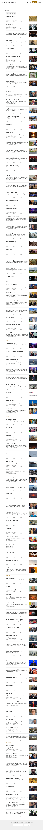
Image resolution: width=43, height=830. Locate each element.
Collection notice (30, 822)
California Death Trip (11, 309)
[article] (21, 19)
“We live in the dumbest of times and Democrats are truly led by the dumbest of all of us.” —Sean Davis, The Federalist (17, 788)
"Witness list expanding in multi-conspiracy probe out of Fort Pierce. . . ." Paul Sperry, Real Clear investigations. (17, 143)
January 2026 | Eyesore (11, 635)
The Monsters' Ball (10, 762)
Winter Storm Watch (10, 786)
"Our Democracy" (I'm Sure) (12, 778)
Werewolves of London (11, 157)
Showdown (8, 367)
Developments (9, 685)
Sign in (39, 2)
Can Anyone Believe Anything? (13, 701)
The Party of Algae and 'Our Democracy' (15, 184)
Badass (7, 643)
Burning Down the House (12, 165)
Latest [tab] (7, 13)
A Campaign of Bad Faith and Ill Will (14, 512)
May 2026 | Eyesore (10, 317)
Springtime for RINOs (11, 419)
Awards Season (9, 567)
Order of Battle (9, 461)
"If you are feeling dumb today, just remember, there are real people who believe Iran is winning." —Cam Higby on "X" (16, 480)
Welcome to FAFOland (11, 16)
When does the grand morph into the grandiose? (14, 318)
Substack (16, 827)
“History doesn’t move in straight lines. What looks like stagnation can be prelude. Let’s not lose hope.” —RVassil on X (16, 463)
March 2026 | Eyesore (11, 486)
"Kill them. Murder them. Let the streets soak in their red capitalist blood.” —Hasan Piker (16, 59)
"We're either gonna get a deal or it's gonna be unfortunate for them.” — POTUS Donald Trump (16, 522)
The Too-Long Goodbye (11, 284)
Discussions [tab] (14, 13)
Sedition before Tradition (12, 753)
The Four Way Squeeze (11, 64)
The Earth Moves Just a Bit (12, 300)
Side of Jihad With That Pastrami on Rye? (15, 802)
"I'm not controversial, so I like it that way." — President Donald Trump (16, 772)
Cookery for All (9, 24)
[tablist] (11, 13)
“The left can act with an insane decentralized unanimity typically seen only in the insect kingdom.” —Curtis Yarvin (16, 663)
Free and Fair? (9, 693)
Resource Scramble (10, 292)
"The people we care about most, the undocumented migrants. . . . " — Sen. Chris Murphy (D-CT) (15, 429)
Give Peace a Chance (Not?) (12, 200)
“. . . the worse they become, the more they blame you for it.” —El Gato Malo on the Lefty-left (16, 18)
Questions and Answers (11, 241)
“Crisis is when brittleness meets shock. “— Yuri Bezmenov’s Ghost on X (16, 539)
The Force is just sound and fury (11, 729)
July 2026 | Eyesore (10, 149)
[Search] (28, 2)
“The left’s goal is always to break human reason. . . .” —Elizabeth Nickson (16, 118)
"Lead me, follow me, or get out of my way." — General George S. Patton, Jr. (15, 472)
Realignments (9, 40)
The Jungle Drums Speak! (12, 225)
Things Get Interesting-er (12, 359)
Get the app (27, 825)
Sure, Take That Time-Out (12, 536)
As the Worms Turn (10, 376)
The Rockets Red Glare (11, 478)
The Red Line (9, 408)
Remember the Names (11, 32)
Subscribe (34, 2)
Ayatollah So (9, 493)
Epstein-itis (8, 528)
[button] (2, 6)
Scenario (8, 140)
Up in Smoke (9, 594)
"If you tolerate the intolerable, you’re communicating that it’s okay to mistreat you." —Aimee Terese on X (17, 530)
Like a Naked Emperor (11, 260)
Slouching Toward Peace (11, 192)
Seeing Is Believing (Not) (11, 677)
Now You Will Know (10, 578)
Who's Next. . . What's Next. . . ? (13, 545)
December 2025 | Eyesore (12, 727)
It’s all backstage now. (9, 546)
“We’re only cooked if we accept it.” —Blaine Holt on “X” (15, 26)
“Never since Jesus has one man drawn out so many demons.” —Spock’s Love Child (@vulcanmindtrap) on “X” (17, 813)
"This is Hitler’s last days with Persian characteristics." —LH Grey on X (16, 438)
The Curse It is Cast (10, 91)
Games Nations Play (10, 384)
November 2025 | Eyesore (12, 794)
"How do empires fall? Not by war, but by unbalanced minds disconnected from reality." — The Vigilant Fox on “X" (16, 780)
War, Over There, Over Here (12, 116)
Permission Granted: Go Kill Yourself (14, 619)
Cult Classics (9, 427)
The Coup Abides (10, 276)
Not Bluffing (8, 392)
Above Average (9, 660)
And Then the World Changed (13, 443)
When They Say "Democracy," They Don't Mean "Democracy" (15, 710)
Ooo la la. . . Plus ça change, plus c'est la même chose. (15, 487)
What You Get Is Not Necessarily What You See (16, 452)
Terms (26, 822)
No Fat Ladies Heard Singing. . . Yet (14, 669)
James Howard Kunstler (12, 20)
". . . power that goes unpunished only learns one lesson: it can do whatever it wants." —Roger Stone (16, 679)
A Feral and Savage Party (12, 343)
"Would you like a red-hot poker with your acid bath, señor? (16, 637)
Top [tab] (10, 13)
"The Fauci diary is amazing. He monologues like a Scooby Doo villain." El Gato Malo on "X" (16, 102)
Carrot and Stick (9, 132)
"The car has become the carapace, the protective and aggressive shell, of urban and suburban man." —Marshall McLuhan (16, 151)
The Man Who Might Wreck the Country (15, 504)
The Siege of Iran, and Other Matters (14, 351)
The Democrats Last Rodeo (12, 627)
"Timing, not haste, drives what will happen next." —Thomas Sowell (16, 605)
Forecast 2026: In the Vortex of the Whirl (15, 651)
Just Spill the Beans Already (12, 770)
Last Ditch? (8, 811)
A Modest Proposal (10, 735)
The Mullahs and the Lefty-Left (13, 216)
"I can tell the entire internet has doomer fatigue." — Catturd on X (16, 455)
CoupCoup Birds (10, 745)
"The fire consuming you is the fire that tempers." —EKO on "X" (16, 704)
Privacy (22, 822)
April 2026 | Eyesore (10, 400)
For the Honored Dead (11, 268)
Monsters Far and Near (11, 208)
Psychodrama (9, 249)
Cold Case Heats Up (10, 719)
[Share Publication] (30, 2)
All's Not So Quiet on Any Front (13, 324)
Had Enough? (9, 586)
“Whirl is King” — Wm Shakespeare (12, 652)
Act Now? (8, 611)
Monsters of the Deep (11, 602)
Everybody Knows (10, 81)
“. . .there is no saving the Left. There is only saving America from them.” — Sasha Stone (16, 110)
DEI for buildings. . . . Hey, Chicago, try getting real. (15, 561)
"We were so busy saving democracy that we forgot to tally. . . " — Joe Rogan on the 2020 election (17, 671)
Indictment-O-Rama (10, 332)
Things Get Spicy (10, 48)
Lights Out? (8, 435)
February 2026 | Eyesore (12, 560)
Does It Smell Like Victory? (12, 520)
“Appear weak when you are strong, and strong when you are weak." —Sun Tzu (17, 756)
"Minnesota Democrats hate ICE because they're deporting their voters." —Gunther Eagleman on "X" (16, 588)
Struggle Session (10, 108)
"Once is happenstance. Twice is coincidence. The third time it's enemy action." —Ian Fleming (16, 345)
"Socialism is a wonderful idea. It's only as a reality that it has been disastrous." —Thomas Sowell (16, 805)
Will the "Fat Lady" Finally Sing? (13, 99)
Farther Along (9, 469)
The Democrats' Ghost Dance (13, 56)
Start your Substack (18, 825)
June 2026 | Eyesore (11, 233)
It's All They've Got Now (11, 175)
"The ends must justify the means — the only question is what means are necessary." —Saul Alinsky (16, 411)
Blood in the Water (10, 552)
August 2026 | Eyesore (11, 73)
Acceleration (9, 124)
